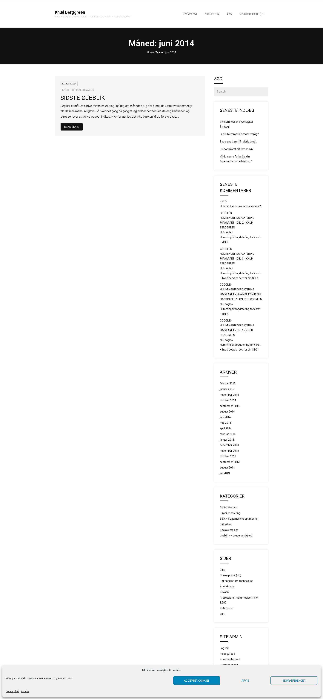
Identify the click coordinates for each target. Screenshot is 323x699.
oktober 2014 (228, 400)
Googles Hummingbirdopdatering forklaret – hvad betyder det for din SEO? (240, 273)
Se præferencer (293, 680)
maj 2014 (225, 422)
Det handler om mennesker (236, 581)
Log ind (224, 648)
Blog (222, 569)
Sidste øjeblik (83, 97)
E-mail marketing (230, 513)
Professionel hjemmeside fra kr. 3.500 (239, 600)
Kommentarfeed (230, 659)
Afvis (245, 680)
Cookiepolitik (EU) (230, 575)
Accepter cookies (197, 680)
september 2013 (230, 462)
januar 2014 (227, 439)
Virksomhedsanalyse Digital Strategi (236, 124)
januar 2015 (227, 389)
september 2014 (230, 406)
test (222, 613)
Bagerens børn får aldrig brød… (238, 141)
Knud (65, 90)
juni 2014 (225, 417)
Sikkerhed (226, 524)
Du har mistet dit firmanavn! (236, 149)
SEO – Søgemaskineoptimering (239, 518)
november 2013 (229, 450)
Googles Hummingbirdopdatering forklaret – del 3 (240, 237)
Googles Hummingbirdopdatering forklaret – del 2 (240, 309)
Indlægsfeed (227, 653)
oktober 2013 (228, 456)
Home (150, 52)
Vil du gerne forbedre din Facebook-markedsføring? (236, 159)
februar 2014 (228, 434)
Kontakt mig (227, 586)
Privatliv (25, 691)
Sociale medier (229, 530)
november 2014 (229, 394)
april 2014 (226, 428)
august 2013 (227, 467)
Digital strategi (83, 90)
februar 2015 (228, 383)
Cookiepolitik (12, 691)
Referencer (226, 608)
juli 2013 (225, 473)
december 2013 (229, 445)
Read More (71, 126)
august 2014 (227, 411)
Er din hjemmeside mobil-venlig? (239, 134)
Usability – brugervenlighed (236, 535)
